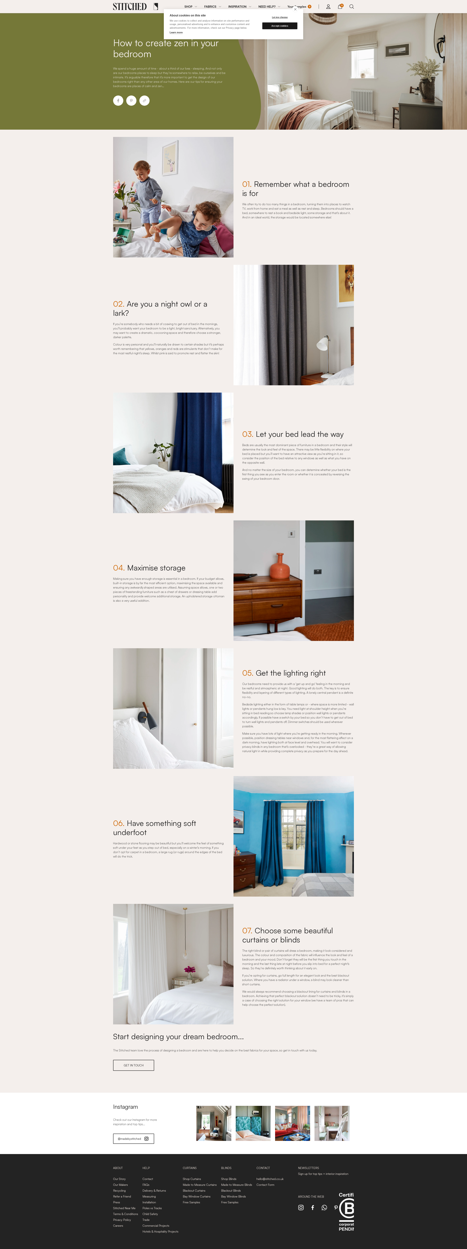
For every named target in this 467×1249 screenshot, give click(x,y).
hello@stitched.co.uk (269, 1179)
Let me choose (280, 17)
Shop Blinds (228, 1179)
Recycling (119, 1190)
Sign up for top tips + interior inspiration (323, 1174)
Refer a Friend (122, 1196)
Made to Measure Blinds (236, 1185)
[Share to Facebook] (118, 101)
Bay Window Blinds (233, 1196)
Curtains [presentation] (190, 1168)
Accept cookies (279, 26)
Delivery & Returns (154, 1190)
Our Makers (120, 1185)
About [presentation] (118, 1168)
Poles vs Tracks (152, 1208)
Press (116, 1202)
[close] (295, 9)
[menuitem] (190, 6)
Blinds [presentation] (226, 1168)
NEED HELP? (266, 6)
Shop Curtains (192, 1179)
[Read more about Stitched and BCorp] (349, 1216)
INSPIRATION (237, 6)
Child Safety (150, 1214)
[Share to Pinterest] (131, 101)
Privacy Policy (122, 1220)
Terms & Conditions (125, 1214)
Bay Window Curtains (197, 1196)
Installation (149, 1202)
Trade (146, 1220)
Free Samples (191, 1202)
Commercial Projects (155, 1225)
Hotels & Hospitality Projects (160, 1231)
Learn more (176, 32)
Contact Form (265, 1185)
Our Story (119, 1179)
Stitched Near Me (124, 1208)
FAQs (145, 1185)
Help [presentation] (146, 1168)
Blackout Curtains (194, 1190)
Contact (147, 1179)
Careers (118, 1225)
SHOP (188, 6)
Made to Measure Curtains (200, 1185)
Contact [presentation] (263, 1168)
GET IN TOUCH (134, 1065)
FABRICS (210, 6)
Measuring (149, 1196)
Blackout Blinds (231, 1190)
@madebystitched (129, 1139)
